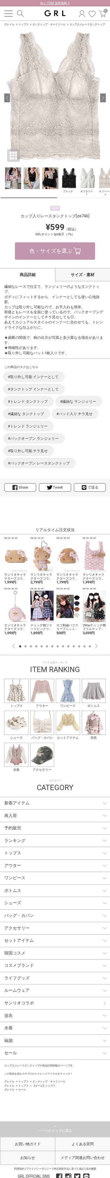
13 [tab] (84, 646)
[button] (7, 97)
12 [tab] (79, 646)
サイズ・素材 (82, 274)
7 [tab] (52, 646)
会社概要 (91, 1168)
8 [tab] (58, 646)
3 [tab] (31, 646)
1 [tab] (20, 646)
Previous (13, 646)
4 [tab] (36, 646)
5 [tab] (42, 646)
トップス (23, 24)
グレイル (9, 24)
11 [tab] (74, 646)
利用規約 (19, 1168)
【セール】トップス (43, 1085)
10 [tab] (68, 646)
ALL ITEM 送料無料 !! (55, 3)
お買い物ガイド (28, 1144)
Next (96, 646)
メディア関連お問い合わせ (83, 1158)
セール (22, 1089)
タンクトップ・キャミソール (48, 24)
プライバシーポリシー (39, 1168)
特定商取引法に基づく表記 (69, 1168)
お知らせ (27, 1158)
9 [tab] (63, 646)
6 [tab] (47, 646)
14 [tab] (90, 646)
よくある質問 (83, 1144)
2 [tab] (26, 646)
